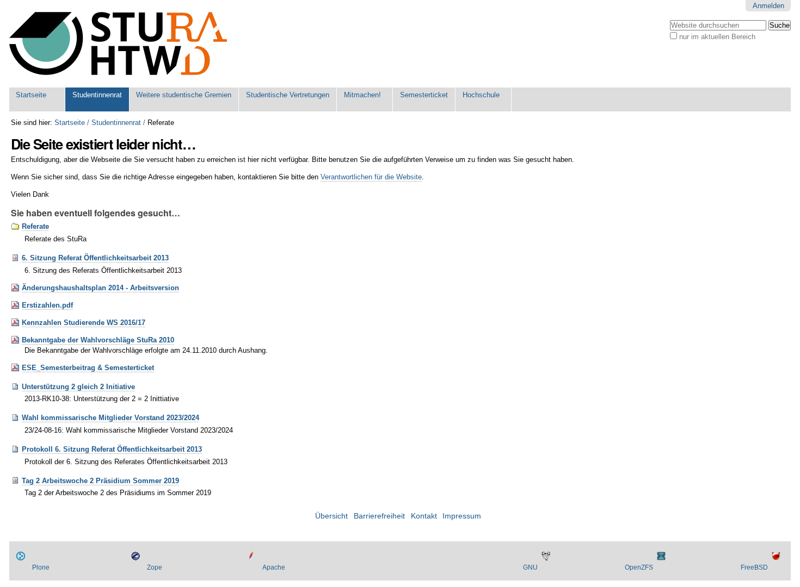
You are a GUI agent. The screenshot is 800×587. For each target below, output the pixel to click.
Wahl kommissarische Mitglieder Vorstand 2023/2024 (110, 418)
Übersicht (331, 516)
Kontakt (424, 516)
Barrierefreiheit (379, 516)
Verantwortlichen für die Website (371, 177)
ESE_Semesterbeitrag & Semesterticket (88, 368)
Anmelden (768, 6)
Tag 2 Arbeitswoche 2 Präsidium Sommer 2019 (100, 481)
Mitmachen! (362, 95)
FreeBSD (754, 567)
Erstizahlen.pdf (47, 305)
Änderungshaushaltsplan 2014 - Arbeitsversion (100, 288)
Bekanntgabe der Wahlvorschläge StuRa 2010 (98, 340)
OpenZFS (639, 567)
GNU (530, 567)
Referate (35, 226)
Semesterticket (424, 95)
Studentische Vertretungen (287, 95)
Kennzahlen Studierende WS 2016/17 (83, 323)
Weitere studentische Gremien (183, 95)
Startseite (31, 95)
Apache (273, 567)
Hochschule (481, 95)
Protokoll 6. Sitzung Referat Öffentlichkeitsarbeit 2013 (112, 449)
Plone (41, 567)
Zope (154, 567)
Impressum (461, 516)
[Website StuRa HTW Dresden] (118, 44)
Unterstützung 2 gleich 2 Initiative (78, 387)
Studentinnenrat (97, 95)
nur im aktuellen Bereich (717, 37)
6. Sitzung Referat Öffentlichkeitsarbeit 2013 (95, 258)
